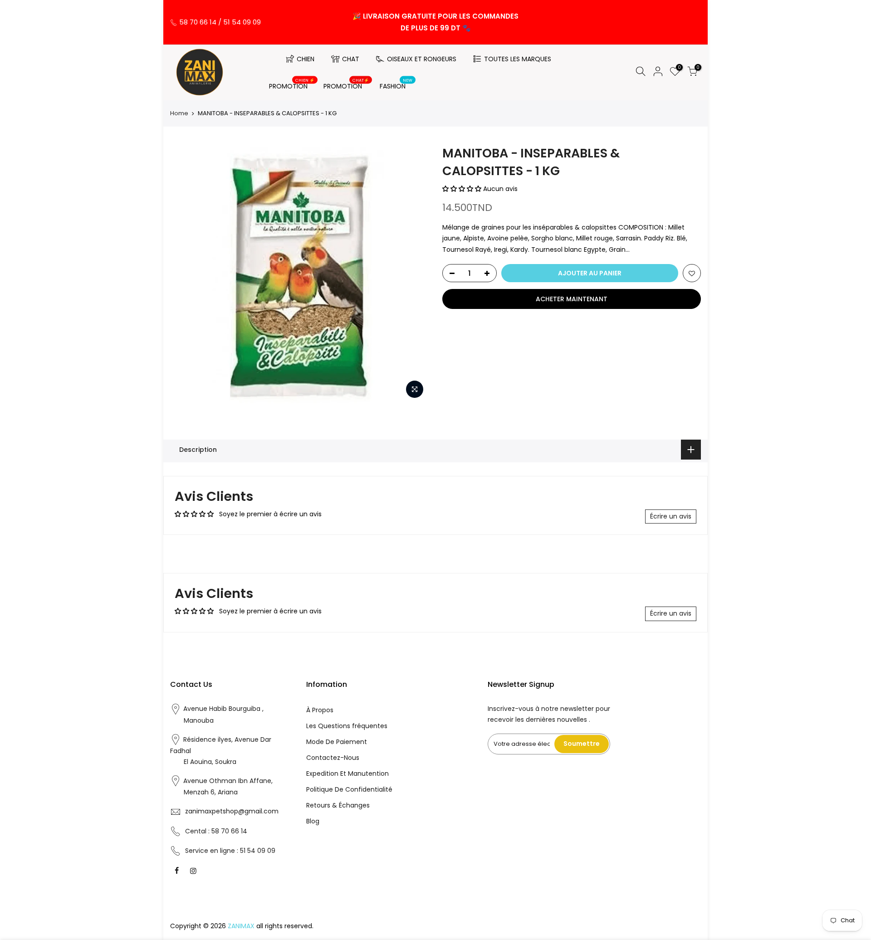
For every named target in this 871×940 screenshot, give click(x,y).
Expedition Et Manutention (347, 773)
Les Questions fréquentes (346, 725)
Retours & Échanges (338, 805)
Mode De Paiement (336, 741)
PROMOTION (292, 84)
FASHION (396, 84)
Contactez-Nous (332, 757)
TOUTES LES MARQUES (517, 59)
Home (179, 113)
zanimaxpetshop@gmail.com (232, 811)
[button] (462, 188)
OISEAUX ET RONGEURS (421, 59)
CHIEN (305, 59)
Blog (312, 821)
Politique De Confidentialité (349, 789)
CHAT (350, 59)
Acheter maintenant (571, 299)
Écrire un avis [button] (670, 516)
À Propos (319, 710)
